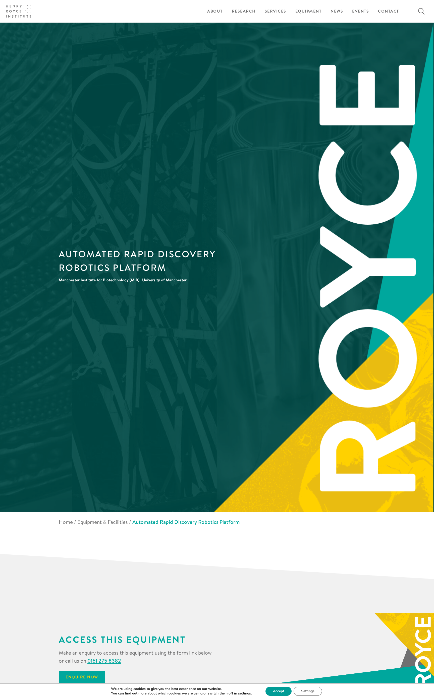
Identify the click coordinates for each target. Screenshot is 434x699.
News (337, 11)
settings (244, 693)
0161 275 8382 (104, 660)
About (215, 11)
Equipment (308, 11)
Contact (388, 11)
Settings (307, 691)
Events (360, 11)
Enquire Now (82, 677)
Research (244, 11)
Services (275, 11)
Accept (278, 691)
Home (66, 521)
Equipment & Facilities (102, 521)
